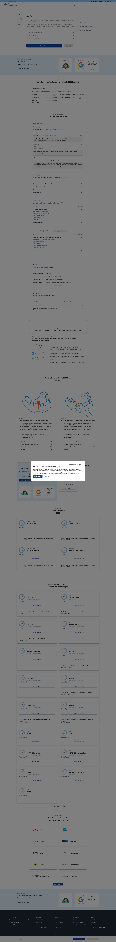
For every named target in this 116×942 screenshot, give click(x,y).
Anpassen (47, 476)
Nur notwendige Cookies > (75, 464)
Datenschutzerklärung (75, 469)
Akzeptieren (37, 476)
